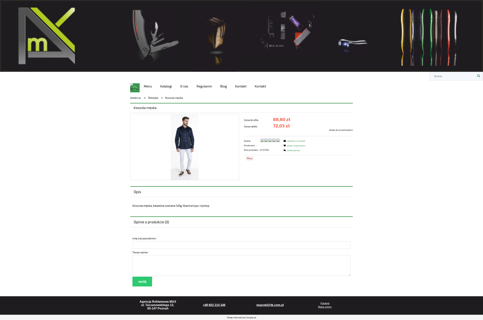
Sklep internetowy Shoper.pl (241, 317)
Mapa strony (325, 306)
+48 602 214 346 (214, 305)
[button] (293, 140)
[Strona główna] (241, 35)
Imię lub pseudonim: (144, 238)
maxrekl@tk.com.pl (270, 305)
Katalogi (325, 303)
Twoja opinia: (140, 252)
